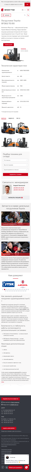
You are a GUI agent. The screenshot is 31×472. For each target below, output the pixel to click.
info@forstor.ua (14, 404)
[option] (15, 135)
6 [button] (11, 289)
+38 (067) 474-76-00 (18, 187)
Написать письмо (14, 197)
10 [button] (19, 289)
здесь (2, 382)
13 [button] (24, 289)
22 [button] (16, 290)
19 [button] (10, 290)
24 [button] (20, 290)
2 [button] (4, 289)
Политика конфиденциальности (8, 444)
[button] (2, 219)
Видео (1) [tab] (11, 118)
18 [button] (9, 290)
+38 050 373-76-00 (8, 413)
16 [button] (5, 290)
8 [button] (15, 289)
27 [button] (25, 290)
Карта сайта (4, 446)
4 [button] (8, 289)
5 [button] (10, 289)
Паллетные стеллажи (6, 449)
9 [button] (17, 289)
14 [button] (26, 289)
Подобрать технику (15, 174)
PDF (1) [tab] (18, 118)
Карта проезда (15, 402)
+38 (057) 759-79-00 (18, 189)
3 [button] (6, 289)
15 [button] (28, 289)
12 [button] (22, 289)
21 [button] (14, 290)
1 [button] (2, 289)
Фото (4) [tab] (3, 118)
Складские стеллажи (6, 451)
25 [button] (21, 290)
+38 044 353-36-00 (8, 420)
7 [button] (13, 289)
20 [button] (12, 290)
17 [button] (7, 290)
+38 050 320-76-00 (8, 422)
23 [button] (18, 290)
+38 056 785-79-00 (8, 412)
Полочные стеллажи (6, 453)
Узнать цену (8, 44)
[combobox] (15, 160)
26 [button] (23, 290)
